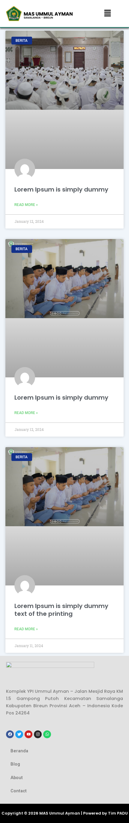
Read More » (26, 205)
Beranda (19, 751)
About (16, 777)
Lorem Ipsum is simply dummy (61, 189)
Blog (15, 764)
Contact (18, 791)
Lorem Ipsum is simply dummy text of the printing (61, 610)
